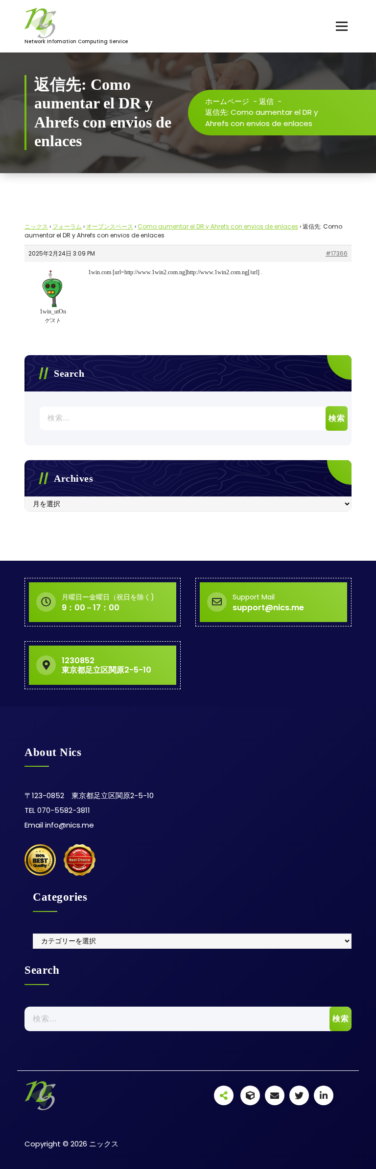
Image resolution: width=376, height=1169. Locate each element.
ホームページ (227, 101)
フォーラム (67, 226)
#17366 (337, 253)
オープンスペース (109, 226)
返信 (266, 101)
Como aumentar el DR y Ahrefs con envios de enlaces (218, 226)
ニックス (36, 226)
